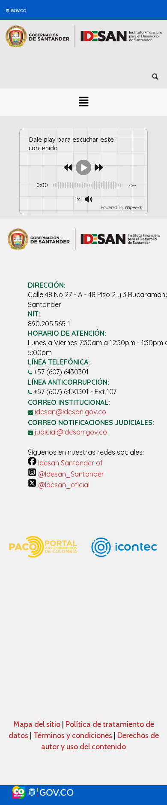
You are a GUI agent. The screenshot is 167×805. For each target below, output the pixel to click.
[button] (83, 102)
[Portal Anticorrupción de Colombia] (42, 565)
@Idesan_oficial (62, 484)
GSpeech (133, 207)
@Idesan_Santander (70, 474)
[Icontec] (124, 581)
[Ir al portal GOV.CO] (83, 792)
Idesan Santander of (69, 463)
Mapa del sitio (37, 724)
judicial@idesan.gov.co (71, 432)
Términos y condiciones (72, 735)
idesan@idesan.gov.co (70, 411)
